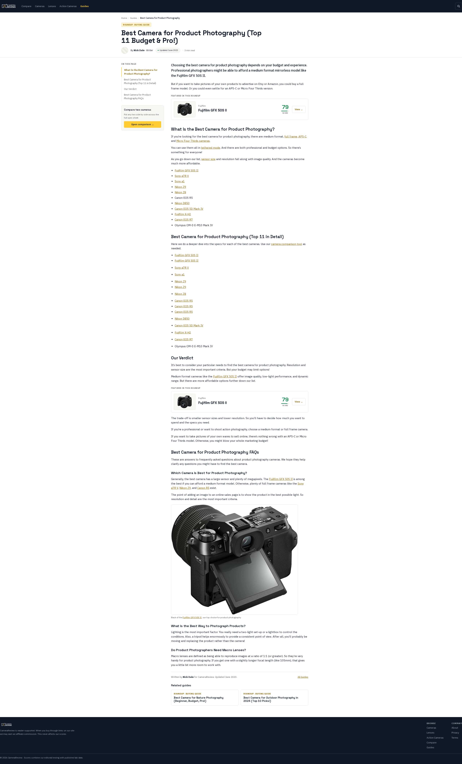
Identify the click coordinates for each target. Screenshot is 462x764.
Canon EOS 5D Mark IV (189, 208)
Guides (84, 6)
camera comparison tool (286, 244)
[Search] (458, 6)
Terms (455, 737)
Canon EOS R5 (184, 300)
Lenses (52, 6)
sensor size (208, 159)
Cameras (40, 6)
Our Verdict (130, 89)
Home (124, 18)
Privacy (455, 732)
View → (299, 109)
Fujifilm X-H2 (183, 214)
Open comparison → (142, 124)
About (455, 727)
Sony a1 (180, 181)
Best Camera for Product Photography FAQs (137, 96)
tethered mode (210, 147)
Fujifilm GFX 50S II (186, 170)
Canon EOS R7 (184, 219)
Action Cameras (68, 6)
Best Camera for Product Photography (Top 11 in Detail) (140, 81)
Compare (26, 6)
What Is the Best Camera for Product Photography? (141, 71)
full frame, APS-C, (295, 136)
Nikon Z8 (180, 192)
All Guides (303, 676)
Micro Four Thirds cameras (193, 141)
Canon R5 (203, 488)
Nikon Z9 (180, 187)
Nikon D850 (182, 203)
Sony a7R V (182, 176)
